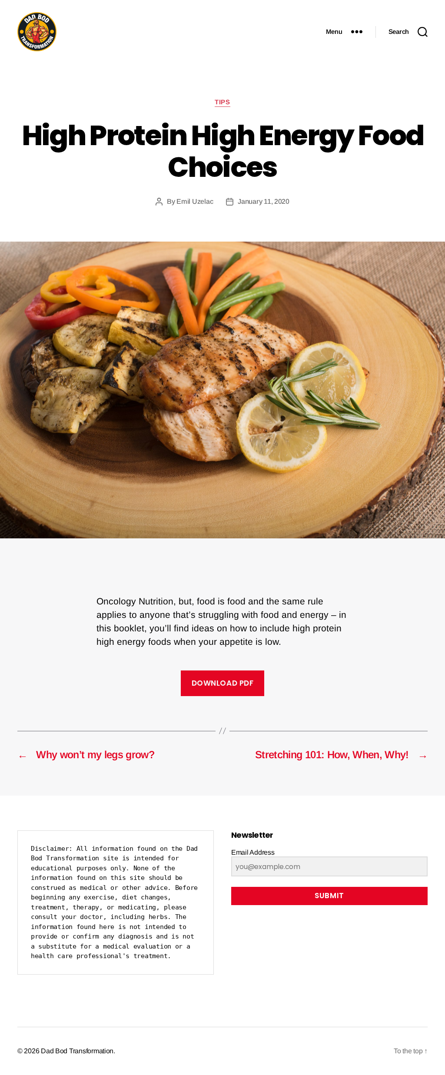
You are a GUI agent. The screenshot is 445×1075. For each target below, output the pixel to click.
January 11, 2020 (263, 201)
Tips (222, 102)
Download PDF (223, 683)
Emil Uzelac (194, 201)
